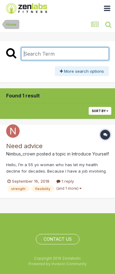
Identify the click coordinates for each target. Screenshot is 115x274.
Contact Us (58, 239)
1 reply (67, 181)
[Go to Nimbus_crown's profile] (13, 131)
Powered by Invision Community (58, 263)
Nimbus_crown (20, 153)
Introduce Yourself (90, 153)
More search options (83, 71)
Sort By (99, 111)
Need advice (24, 146)
